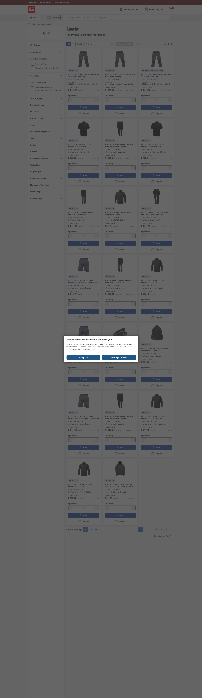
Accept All (83, 357)
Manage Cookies (119, 357)
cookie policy (74, 349)
